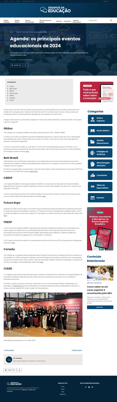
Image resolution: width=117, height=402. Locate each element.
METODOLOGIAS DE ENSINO (45, 21)
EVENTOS (59, 21)
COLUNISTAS (67, 21)
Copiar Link (11, 370)
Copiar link (17, 65)
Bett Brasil (13, 89)
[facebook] (102, 1)
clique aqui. (34, 171)
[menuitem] (6, 1)
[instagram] (107, 1)
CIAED (11, 100)
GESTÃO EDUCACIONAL (29, 21)
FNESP (11, 96)
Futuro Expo (13, 93)
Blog (63, 391)
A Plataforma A (17, 286)
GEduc (11, 86)
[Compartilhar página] (25, 65)
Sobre (62, 389)
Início (62, 386)
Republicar (63, 394)
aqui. (27, 151)
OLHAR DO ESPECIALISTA (77, 21)
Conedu (12, 98)
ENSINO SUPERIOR (6, 21)
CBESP (11, 91)
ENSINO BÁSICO (17, 21)
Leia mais (99, 307)
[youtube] (105, 1)
